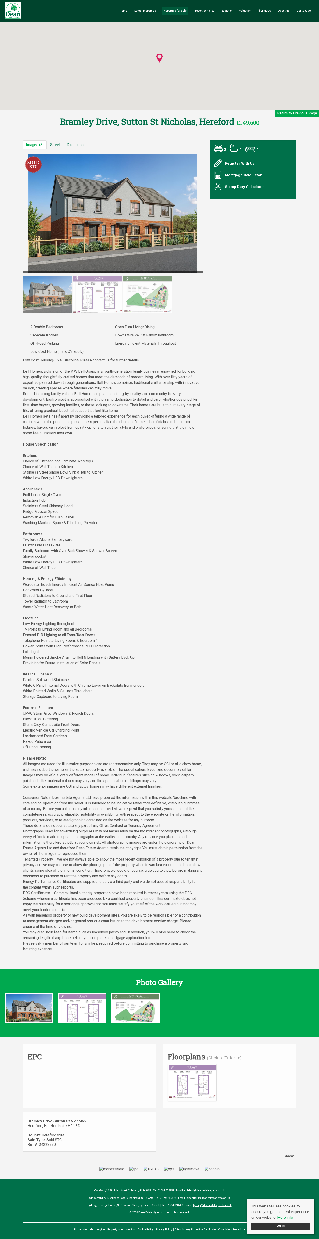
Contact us (304, 10)
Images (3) (35, 145)
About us (284, 10)
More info (285, 1217)
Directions (75, 145)
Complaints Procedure (231, 1229)
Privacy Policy (164, 1229)
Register (226, 10)
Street (55, 145)
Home (123, 10)
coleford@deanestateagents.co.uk (204, 1190)
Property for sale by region (89, 1229)
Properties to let (204, 10)
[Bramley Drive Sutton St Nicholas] (29, 1010)
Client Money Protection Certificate (195, 1229)
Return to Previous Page (297, 113)
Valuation (245, 10)
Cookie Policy (145, 1229)
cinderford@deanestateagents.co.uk (208, 1198)
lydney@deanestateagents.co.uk (212, 1205)
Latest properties (145, 10)
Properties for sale (175, 10)
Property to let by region (121, 1229)
